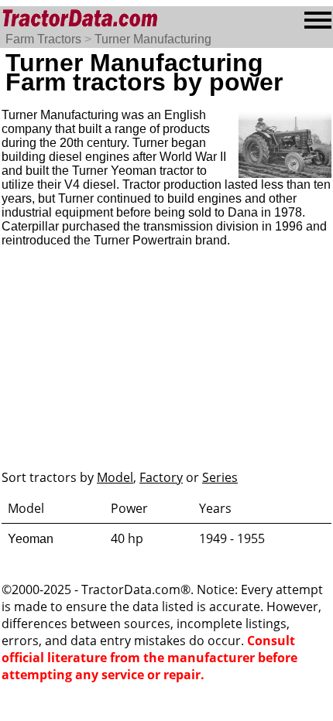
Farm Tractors (43, 39)
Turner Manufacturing (152, 39)
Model (115, 477)
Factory (161, 477)
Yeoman (30, 538)
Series (220, 477)
